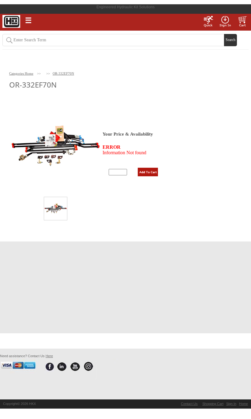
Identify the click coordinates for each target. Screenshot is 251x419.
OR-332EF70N (63, 73)
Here (49, 356)
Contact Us (189, 404)
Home (243, 404)
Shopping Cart (212, 404)
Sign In (231, 404)
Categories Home (21, 73)
